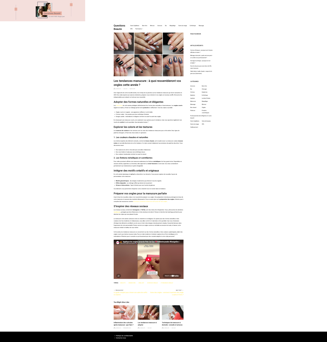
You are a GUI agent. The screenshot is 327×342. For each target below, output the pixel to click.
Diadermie (204, 92)
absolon (118, 88)
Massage (201, 25)
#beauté (123, 283)
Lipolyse (192, 98)
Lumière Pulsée (206, 98)
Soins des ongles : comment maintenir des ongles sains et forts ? (167, 294)
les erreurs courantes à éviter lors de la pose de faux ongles (150, 201)
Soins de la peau (206, 121)
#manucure (132, 283)
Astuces (159, 25)
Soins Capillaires (134, 25)
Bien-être (144, 25)
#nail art (141, 283)
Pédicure (192, 110)
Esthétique (193, 25)
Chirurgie (204, 89)
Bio (166, 25)
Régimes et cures (207, 115)
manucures (119, 105)
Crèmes (192, 92)
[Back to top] (325, 340)
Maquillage (173, 25)
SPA (131, 29)
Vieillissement (194, 127)
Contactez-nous (121, 338)
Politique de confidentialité (124, 335)
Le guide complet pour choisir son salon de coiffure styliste (130, 294)
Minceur (152, 25)
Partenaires (138, 29)
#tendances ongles (167, 283)
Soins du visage (182, 25)
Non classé (193, 107)
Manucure (132, 88)
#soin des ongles (152, 283)
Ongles (204, 107)
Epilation (192, 95)
